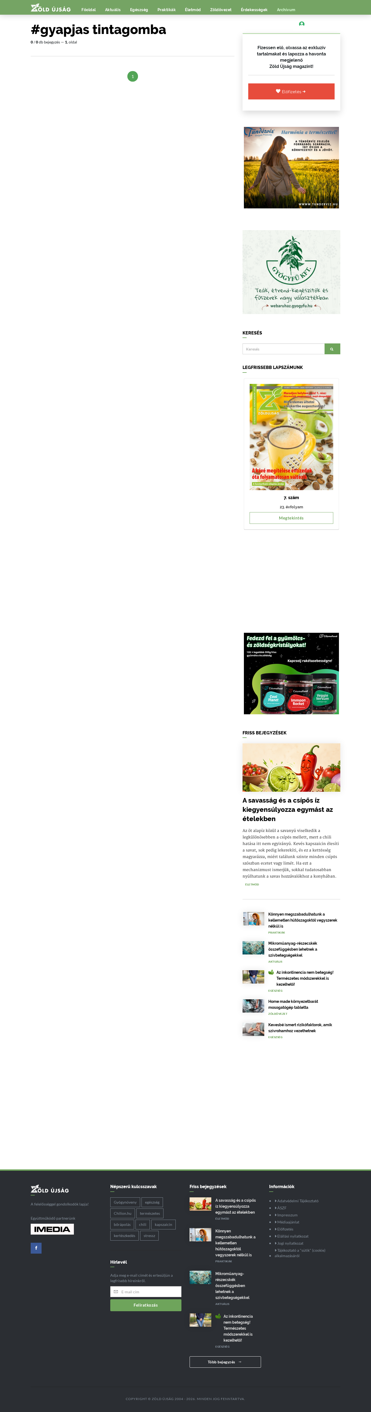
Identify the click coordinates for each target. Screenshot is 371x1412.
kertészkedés (124, 1235)
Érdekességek (254, 10)
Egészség (139, 10)
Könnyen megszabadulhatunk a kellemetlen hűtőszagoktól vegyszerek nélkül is (302, 920)
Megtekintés (291, 517)
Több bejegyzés (222, 1362)
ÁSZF (281, 1208)
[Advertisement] (291, 578)
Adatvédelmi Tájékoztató (297, 1200)
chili (142, 1224)
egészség (152, 1202)
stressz (149, 1235)
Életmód (193, 10)
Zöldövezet (221, 10)
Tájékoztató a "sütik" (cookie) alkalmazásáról (300, 1253)
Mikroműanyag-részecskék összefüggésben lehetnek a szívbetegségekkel (292, 949)
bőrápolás (122, 1224)
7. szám (291, 497)
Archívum (286, 10)
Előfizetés (292, 91)
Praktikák (167, 10)
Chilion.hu (122, 1213)
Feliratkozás (146, 1305)
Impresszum (287, 1215)
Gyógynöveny (125, 1202)
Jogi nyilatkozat (289, 1243)
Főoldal (88, 10)
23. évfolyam (291, 507)
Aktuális (113, 10)
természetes (150, 1213)
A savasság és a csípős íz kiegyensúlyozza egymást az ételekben (288, 809)
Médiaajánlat (287, 1222)
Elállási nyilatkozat (292, 1236)
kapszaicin (163, 1224)
